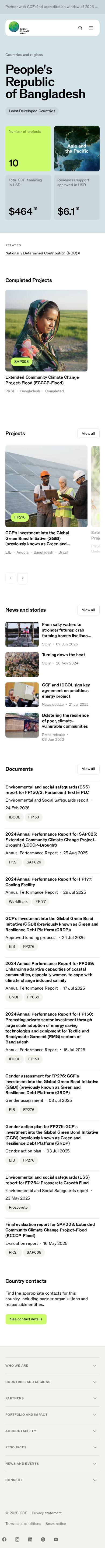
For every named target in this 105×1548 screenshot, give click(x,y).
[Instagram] (17, 1539)
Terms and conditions (23, 1523)
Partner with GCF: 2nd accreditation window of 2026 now (52, 7)
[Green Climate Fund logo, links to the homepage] (24, 27)
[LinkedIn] (30, 1539)
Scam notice (56, 1523)
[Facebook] (4, 1539)
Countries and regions (24, 54)
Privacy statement (47, 1513)
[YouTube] (56, 1539)
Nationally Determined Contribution (41, 253)
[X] (43, 1539)
